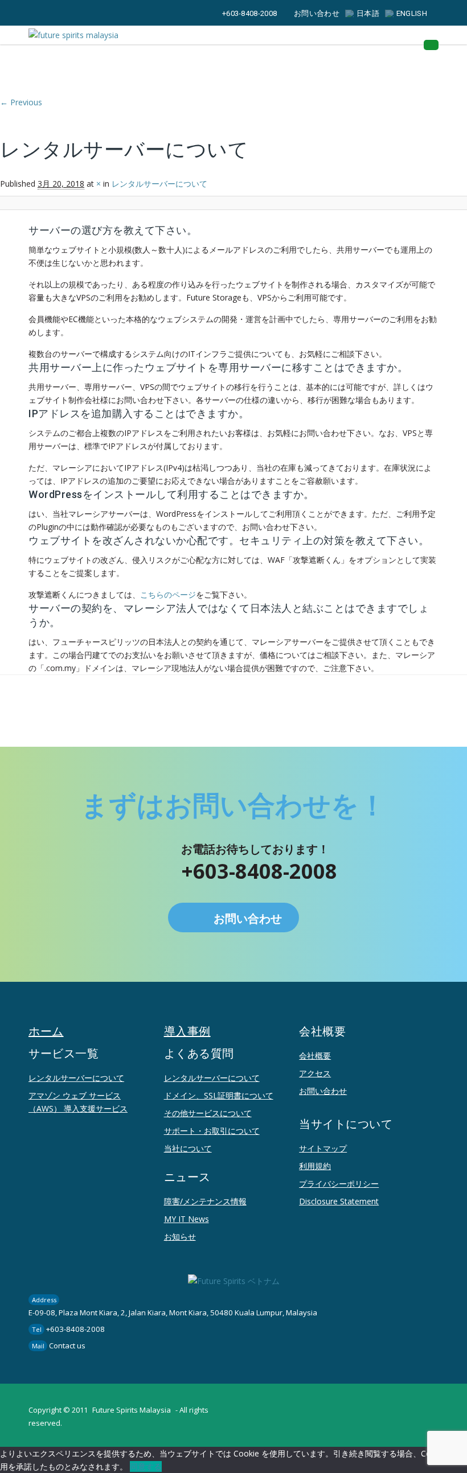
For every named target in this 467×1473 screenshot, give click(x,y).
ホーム (46, 1031)
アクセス (315, 1073)
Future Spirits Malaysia (131, 1410)
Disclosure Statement (339, 1201)
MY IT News (186, 1218)
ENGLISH (411, 13)
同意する (146, 1466)
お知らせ (180, 1236)
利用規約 (315, 1166)
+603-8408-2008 (249, 13)
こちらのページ (168, 594)
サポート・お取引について (212, 1130)
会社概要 (315, 1055)
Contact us (67, 1345)
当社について (188, 1148)
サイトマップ (323, 1148)
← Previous (21, 102)
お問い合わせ (316, 13)
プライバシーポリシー (339, 1183)
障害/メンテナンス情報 (205, 1201)
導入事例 (187, 1031)
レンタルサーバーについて (76, 1077)
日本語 (368, 13)
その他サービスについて (208, 1113)
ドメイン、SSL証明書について (218, 1095)
